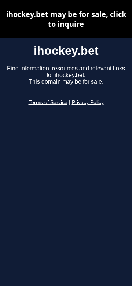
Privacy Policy (88, 102)
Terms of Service (48, 102)
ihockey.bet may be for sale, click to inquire (66, 19)
